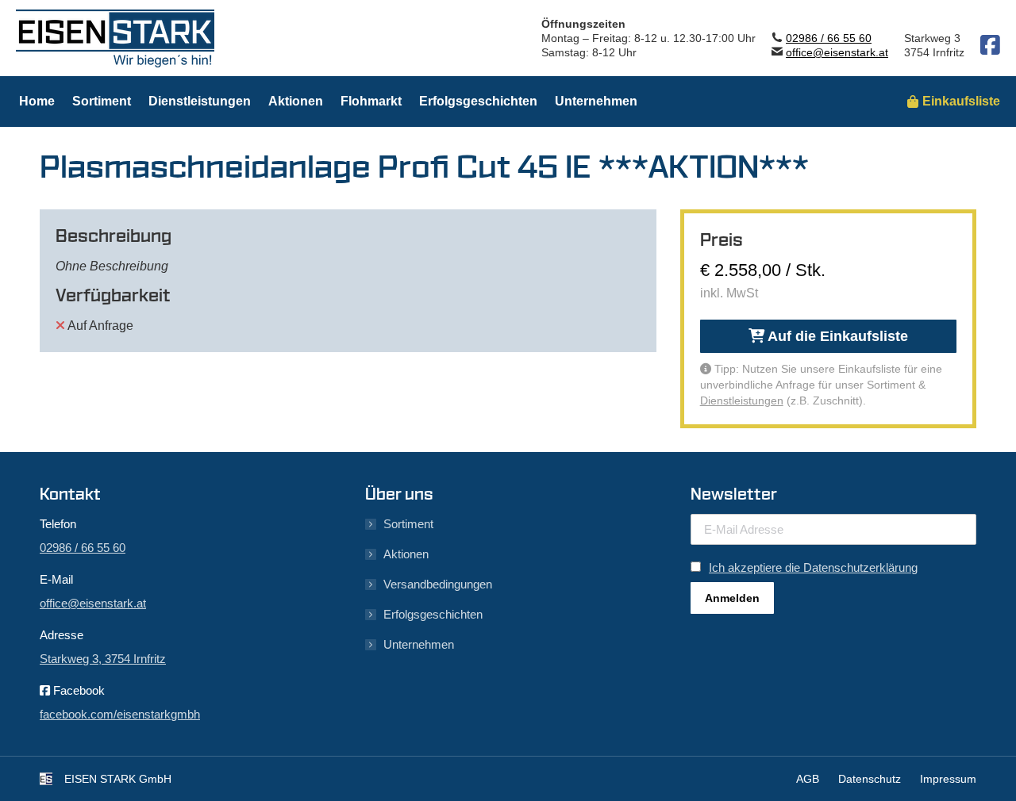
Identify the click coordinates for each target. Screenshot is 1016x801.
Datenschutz (869, 778)
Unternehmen (418, 644)
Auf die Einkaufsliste (836, 336)
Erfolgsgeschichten (433, 614)
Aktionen (406, 554)
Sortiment (408, 524)
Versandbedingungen (437, 584)
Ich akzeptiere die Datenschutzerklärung (813, 567)
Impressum (948, 778)
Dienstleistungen (741, 400)
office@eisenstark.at (837, 52)
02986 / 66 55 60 (829, 38)
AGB (807, 778)
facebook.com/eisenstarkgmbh (120, 714)
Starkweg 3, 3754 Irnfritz (103, 658)
